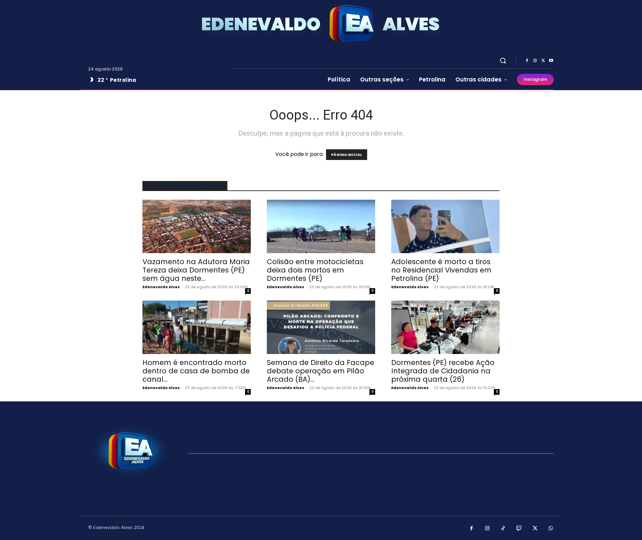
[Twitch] (519, 528)
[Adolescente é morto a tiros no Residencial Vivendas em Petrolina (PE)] (445, 226)
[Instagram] (535, 61)
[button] (503, 60)
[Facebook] (527, 61)
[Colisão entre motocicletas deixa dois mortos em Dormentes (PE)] (321, 226)
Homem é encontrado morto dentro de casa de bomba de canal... (196, 371)
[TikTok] (503, 528)
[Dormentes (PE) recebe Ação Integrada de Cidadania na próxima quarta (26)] (445, 327)
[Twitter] (543, 61)
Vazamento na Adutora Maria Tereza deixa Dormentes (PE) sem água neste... (196, 270)
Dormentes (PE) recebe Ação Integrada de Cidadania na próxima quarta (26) (443, 371)
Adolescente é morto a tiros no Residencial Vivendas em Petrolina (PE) (441, 270)
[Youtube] (551, 61)
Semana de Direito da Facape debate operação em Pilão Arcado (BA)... (320, 371)
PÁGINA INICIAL (346, 154)
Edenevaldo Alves (161, 287)
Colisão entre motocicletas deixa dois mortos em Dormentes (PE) (315, 270)
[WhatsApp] (551, 528)
